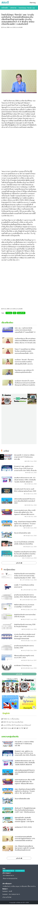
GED (15, 728)
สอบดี (5, 2)
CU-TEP (21, 728)
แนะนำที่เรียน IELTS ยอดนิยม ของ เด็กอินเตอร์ (17, 725)
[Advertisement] (19, 48)
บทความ (13, 7)
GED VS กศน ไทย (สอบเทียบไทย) (13, 722)
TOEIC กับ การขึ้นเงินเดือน (11, 719)
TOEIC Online (7, 728)
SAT (26, 728)
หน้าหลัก (4, 7)
